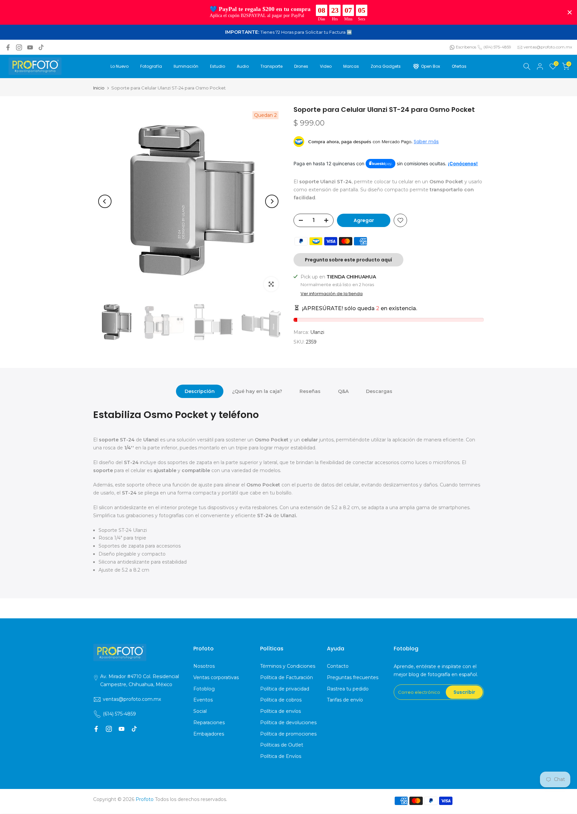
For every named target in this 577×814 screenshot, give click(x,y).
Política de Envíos (280, 756)
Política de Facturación (286, 677)
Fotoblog (204, 689)
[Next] (271, 201)
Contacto (338, 666)
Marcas (351, 66)
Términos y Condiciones (287, 666)
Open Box (430, 66)
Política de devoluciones (288, 723)
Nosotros (204, 666)
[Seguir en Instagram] (19, 47)
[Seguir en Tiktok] (41, 47)
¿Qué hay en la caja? (257, 391)
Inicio (99, 88)
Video (326, 66)
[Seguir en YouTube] (30, 47)
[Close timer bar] (570, 12)
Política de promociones (288, 734)
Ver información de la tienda (332, 294)
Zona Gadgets (386, 66)
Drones (301, 66)
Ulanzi (317, 332)
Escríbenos (466, 46)
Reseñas (310, 391)
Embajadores (208, 734)
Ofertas (459, 66)
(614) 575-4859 (497, 46)
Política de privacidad (284, 689)
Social (200, 711)
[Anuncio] (288, 32)
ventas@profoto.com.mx (548, 46)
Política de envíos (280, 711)
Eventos (203, 700)
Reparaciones (209, 723)
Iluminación (186, 66)
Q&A (343, 391)
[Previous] (105, 201)
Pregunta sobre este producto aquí (348, 259)
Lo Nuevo (120, 66)
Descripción (200, 391)
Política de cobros (281, 700)
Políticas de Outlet (281, 745)
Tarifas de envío (345, 700)
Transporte (271, 66)
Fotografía (151, 66)
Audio (243, 66)
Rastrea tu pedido (348, 689)
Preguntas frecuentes (352, 677)
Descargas (379, 391)
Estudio (217, 66)
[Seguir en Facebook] (8, 47)
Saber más (426, 141)
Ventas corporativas (216, 677)
